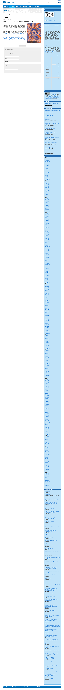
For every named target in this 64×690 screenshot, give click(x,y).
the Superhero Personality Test (50, 51)
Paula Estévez (11, 39)
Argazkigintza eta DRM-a (49, 537)
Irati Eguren (15, 33)
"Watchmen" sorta (48, 515)
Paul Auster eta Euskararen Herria (51, 540)
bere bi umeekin (56, 28)
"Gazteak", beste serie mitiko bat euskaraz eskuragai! (51, 575)
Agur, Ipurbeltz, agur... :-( (49, 564)
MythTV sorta (47, 491)
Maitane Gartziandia (20, 33)
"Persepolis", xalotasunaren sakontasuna (52, 499)
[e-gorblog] (49, 14)
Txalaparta (5, 30)
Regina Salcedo (9, 33)
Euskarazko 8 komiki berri (49, 678)
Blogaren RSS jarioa (50, 19)
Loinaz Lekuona (6, 39)
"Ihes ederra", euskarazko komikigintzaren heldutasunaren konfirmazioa (51, 606)
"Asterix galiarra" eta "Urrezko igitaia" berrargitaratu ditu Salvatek (51, 654)
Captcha (6, 65)
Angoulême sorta (48, 543)
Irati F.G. (4, 33)
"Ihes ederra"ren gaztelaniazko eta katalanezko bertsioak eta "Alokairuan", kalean (52, 662)
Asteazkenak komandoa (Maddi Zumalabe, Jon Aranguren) (13, 37)
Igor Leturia (55, 94)
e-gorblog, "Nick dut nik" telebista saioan (52, 632)
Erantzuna (6, 61)
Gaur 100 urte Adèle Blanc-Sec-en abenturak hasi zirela (51, 675)
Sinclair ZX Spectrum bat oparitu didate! (52, 622)
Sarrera (6, 6)
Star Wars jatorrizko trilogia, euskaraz (51, 665)
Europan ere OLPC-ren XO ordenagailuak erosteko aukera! (50, 582)
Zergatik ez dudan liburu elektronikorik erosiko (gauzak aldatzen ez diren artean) (52, 626)
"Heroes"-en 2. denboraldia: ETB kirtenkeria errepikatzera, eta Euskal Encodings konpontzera (51, 589)
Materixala (18, 6)
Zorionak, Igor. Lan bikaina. (50, 128)
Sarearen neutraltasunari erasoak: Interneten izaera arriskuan (51, 636)
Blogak (12, 6)
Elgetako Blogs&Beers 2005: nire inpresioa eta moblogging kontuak (51, 503)
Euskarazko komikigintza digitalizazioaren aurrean (49, 658)
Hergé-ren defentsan (49, 548)
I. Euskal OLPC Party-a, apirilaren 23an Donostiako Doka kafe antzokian (52, 593)
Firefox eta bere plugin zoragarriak (51, 506)
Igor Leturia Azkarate (52, 25)
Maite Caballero (14, 34)
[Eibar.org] (9, 2)
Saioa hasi (59, 0)
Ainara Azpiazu (15, 36)
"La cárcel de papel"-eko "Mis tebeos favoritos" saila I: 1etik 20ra (51, 518)
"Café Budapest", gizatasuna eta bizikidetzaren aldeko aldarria (51, 568)
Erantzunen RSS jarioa (50, 20)
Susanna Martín (22, 39)
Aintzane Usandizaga (7, 34)
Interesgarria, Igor (48, 119)
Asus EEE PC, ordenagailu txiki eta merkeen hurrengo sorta (51, 562)
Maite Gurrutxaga (20, 34)
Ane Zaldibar (21, 36)
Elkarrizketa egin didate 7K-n (50, 596)
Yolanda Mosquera (6, 40)
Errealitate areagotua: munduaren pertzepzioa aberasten (51, 630)
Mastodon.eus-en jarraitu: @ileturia (51, 103)
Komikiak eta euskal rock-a (50, 524)
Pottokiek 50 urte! (48, 578)
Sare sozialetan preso (49, 668)
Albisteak (25, 6)
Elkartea (31, 6)
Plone (47, 686)
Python (51, 686)
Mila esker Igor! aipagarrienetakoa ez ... (52, 147)
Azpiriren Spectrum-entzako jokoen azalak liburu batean (51, 600)
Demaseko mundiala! (49, 115)
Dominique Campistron (8, 38)
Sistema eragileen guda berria (50, 643)
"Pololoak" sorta (48, 494)
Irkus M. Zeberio (16, 38)
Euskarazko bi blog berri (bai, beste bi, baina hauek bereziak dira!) (52, 512)
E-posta (6, 58)
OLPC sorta (47, 554)
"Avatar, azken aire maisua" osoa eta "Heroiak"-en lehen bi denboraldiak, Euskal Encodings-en (51, 640)
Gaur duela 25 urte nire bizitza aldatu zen (52, 545)
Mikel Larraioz (9, 36)
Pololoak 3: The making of (49, 610)
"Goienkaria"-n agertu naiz (50, 521)
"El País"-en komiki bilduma (50, 508)
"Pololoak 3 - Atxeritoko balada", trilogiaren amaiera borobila (51, 620)
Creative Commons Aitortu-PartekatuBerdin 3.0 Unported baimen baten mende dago (52, 97)
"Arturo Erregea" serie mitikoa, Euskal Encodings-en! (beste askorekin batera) (52, 572)
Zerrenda (37, 6)
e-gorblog (6, 10)
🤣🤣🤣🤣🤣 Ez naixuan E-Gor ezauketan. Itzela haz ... (51, 151)
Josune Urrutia (22, 38)
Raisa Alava (17, 39)
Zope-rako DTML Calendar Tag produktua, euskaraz (50, 531)
